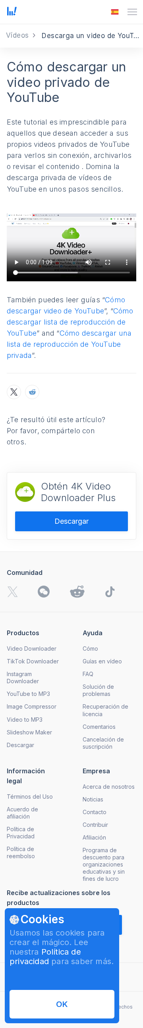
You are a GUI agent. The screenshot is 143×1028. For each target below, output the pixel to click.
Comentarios (99, 726)
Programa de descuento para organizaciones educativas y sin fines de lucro (104, 864)
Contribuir (95, 824)
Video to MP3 (25, 719)
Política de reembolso (21, 852)
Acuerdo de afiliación (22, 813)
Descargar (71, 521)
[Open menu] (132, 12)
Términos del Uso (30, 796)
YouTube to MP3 (28, 693)
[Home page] (12, 13)
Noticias (93, 799)
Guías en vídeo (102, 661)
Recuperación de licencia (105, 710)
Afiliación (94, 837)
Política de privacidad (45, 956)
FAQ (88, 674)
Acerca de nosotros (109, 786)
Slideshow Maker (29, 732)
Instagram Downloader (23, 677)
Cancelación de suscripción (103, 743)
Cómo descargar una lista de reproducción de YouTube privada (69, 344)
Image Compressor (31, 706)
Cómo (90, 648)
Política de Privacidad (21, 833)
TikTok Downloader (33, 661)
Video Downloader (31, 648)
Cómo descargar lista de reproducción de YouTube (70, 322)
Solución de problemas (98, 690)
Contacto (94, 812)
